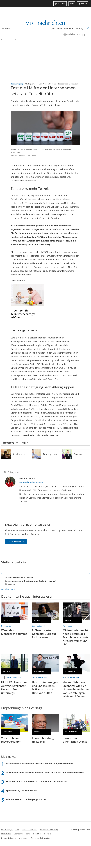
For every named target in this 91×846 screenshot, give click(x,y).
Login (84, 3)
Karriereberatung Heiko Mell (43, 739)
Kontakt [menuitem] (47, 834)
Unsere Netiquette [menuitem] (8, 838)
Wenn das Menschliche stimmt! (14, 631)
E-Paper (61, 3)
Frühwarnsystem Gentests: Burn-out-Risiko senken (44, 633)
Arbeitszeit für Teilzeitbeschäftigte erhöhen (23, 314)
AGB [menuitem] (17, 829)
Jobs (53, 28)
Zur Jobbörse (7, 589)
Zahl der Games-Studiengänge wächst (26, 799)
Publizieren (69, 28)
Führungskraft (50, 454)
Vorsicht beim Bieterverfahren (11, 739)
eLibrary (80, 28)
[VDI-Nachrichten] (45, 23)
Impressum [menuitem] (23, 838)
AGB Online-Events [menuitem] (29, 829)
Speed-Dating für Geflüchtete (21, 790)
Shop (59, 28)
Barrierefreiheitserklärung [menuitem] (41, 838)
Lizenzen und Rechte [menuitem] (22, 834)
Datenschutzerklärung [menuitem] (49, 829)
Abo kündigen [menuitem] (7, 829)
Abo (72, 3)
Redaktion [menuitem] (37, 834)
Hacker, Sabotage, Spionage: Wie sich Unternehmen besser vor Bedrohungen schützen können (76, 689)
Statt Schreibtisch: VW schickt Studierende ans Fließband (36, 781)
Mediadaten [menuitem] (6, 833)
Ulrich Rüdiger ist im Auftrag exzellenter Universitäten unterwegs (14, 687)
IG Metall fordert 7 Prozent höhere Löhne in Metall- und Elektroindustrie (45, 772)
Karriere (15, 40)
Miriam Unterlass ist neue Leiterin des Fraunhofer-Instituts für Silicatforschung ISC (75, 637)
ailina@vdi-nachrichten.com (31, 482)
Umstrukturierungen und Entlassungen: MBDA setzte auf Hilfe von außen (45, 687)
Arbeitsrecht (19, 454)
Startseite (4, 40)
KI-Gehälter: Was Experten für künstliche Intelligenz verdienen (39, 763)
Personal (78, 454)
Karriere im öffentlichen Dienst (75, 739)
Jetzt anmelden (16, 541)
